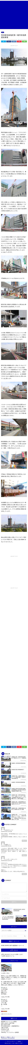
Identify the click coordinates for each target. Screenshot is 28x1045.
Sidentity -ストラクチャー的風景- (10, 1032)
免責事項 (19, 1041)
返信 (25, 840)
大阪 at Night (4, 1027)
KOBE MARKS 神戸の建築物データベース (12, 945)
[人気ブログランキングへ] (14, 1011)
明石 (2, 32)
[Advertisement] (14, 15)
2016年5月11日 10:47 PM (6, 860)
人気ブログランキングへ (6, 1013)
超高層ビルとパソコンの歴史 (9, 1021)
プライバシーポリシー (11, 1041)
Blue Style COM (5, 1024)
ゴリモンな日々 (5, 1030)
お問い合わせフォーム (8, 956)
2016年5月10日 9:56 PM (6, 846)
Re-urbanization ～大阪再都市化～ (10, 1026)
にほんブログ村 (5, 996)
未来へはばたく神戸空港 (7, 1023)
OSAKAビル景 (5, 1029)
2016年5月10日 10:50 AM (6, 831)
